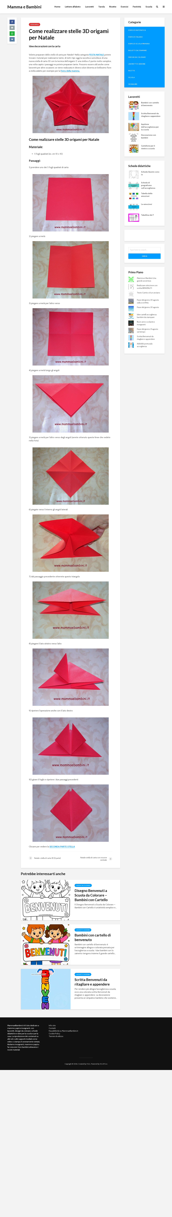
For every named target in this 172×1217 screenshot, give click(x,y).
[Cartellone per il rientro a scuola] (133, 148)
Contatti (52, 1028)
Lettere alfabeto (73, 6)
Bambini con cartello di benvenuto (93, 937)
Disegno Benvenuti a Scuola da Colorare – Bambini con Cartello (91, 895)
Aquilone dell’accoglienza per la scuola (150, 127)
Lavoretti (89, 6)
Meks (88, 1064)
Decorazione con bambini (148, 136)
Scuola (149, 6)
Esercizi (124, 6)
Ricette (112, 6)
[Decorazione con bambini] (133, 137)
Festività (137, 6)
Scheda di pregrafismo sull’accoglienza (148, 185)
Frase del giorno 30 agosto (148, 307)
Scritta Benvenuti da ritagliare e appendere (92, 981)
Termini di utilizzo (56, 1036)
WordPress (103, 1064)
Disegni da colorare (83, 885)
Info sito (52, 1025)
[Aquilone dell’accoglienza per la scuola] (133, 126)
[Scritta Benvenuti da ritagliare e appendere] (46, 989)
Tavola (101, 6)
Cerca (144, 256)
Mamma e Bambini (24, 6)
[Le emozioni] (133, 206)
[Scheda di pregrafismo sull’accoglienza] (133, 185)
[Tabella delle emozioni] (133, 196)
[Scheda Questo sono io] (133, 174)
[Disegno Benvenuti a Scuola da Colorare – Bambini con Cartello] (46, 900)
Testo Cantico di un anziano (148, 292)
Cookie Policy (54, 1033)
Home (57, 6)
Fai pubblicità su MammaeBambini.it (63, 1031)
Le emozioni (146, 204)
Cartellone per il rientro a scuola (148, 147)
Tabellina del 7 (147, 215)
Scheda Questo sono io (150, 173)
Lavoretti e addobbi (83, 930)
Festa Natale (34, 24)
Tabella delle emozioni (146, 194)
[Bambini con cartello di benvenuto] (46, 944)
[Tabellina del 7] (133, 217)
